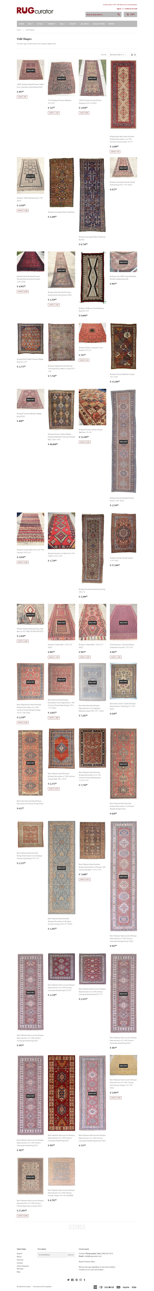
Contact (20, 1263)
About (19, 1257)
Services (20, 1260)
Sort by (103, 55)
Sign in (119, 9)
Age (62, 24)
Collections (99, 24)
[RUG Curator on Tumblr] (84, 1280)
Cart (132, 14)
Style (40, 24)
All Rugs (85, 24)
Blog (18, 1272)
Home (21, 24)
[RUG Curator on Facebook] (72, 1280)
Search (19, 1254)
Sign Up (71, 1255)
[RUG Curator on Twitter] (68, 1280)
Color (72, 24)
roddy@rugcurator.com (93, 1256)
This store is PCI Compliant (42, 1287)
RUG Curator (26, 1287)
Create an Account (131, 9)
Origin (51, 24)
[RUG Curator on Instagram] (80, 1280)
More (111, 24)
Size (30, 24)
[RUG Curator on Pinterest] (76, 1280)
